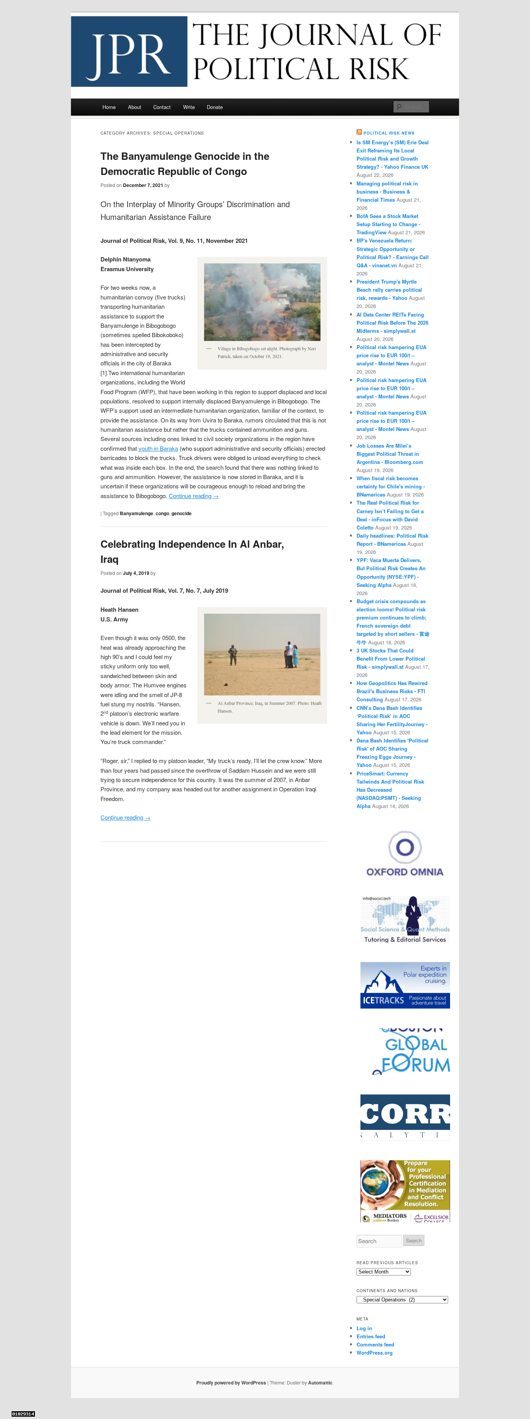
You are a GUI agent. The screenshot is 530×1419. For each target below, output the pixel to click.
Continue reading (194, 495)
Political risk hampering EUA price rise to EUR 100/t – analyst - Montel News (391, 355)
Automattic (320, 1382)
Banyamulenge (136, 513)
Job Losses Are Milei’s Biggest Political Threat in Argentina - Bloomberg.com (390, 454)
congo (162, 513)
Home (109, 107)
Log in (364, 1328)
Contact (162, 107)
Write (189, 107)
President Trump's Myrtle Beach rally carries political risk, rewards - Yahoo (389, 289)
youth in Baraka (158, 448)
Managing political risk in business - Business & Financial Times (387, 191)
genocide (181, 513)
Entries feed (371, 1336)
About (134, 107)
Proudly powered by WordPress (231, 1382)
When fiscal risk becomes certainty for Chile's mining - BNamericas (391, 486)
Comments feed (375, 1344)
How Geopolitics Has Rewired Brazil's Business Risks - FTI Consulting (392, 691)
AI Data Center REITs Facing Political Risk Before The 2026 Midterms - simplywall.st (392, 322)
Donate (215, 107)
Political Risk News (389, 133)
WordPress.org (375, 1352)
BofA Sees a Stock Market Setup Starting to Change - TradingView (388, 224)
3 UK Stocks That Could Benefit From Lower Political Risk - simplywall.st (391, 658)
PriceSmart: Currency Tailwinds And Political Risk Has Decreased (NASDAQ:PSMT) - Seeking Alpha (390, 790)
